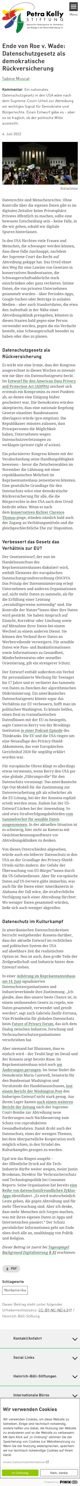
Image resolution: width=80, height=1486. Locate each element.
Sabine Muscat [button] (16, 79)
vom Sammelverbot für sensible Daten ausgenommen (37, 819)
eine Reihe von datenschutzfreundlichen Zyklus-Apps (39, 1190)
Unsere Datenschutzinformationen (24, 1462)
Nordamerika (15, 1290)
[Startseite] (33, 17)
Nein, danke (59, 1473)
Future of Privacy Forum (32, 1023)
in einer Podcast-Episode (42, 730)
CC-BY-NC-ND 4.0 (53, 1310)
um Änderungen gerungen (32, 1067)
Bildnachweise (69, 188)
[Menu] (73, 6)
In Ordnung (20, 1473)
